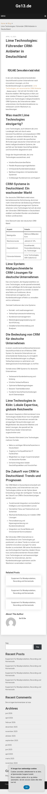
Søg (6, 643)
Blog (9, 23)
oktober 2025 (10, 736)
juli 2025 (8, 745)
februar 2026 (10, 722)
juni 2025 (8, 749)
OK (26, 787)
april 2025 (9, 754)
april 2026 (9, 718)
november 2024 (11, 763)
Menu (3, 16)
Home (3, 23)
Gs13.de (23, 6)
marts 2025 (9, 758)
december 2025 (11, 727)
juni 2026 (8, 713)
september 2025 (11, 740)
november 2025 (11, 731)
